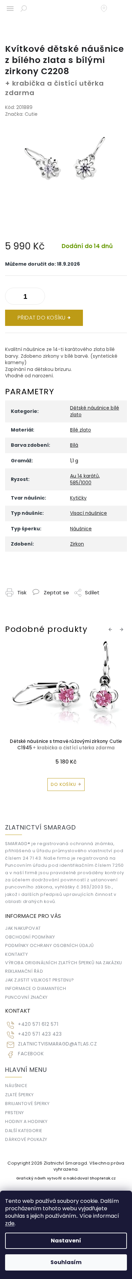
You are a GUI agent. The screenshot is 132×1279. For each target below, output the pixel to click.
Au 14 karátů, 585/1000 (85, 479)
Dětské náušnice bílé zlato (94, 411)
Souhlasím (66, 1262)
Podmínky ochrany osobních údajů (49, 945)
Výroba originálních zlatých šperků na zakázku (63, 963)
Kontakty (16, 954)
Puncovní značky (26, 997)
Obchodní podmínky (30, 937)
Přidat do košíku (42, 317)
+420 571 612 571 (38, 1024)
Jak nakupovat (23, 928)
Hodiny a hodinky (26, 1121)
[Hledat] (23, 8)
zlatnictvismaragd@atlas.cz (57, 1044)
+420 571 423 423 (40, 1034)
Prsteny (14, 1113)
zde (10, 1223)
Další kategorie (23, 1130)
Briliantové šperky (27, 1103)
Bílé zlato (80, 429)
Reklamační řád (24, 971)
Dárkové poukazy (26, 1139)
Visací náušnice (88, 513)
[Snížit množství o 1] (38, 297)
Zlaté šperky (19, 1095)
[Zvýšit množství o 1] (12, 297)
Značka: (21, 114)
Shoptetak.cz (103, 1178)
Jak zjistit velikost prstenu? (39, 980)
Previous (111, 629)
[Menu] (10, 8)
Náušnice (81, 528)
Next (122, 629)
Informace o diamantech (35, 988)
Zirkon (77, 544)
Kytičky (78, 497)
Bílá (74, 445)
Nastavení (66, 1240)
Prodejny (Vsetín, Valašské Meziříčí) (107, 8)
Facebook (31, 1054)
